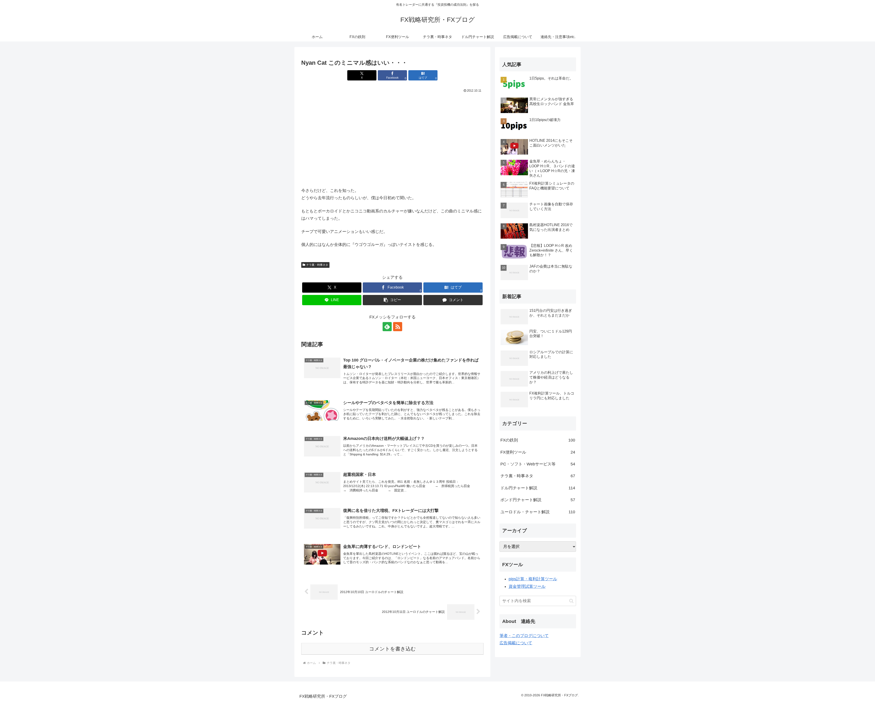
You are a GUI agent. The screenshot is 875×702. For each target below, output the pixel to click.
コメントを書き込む (392, 649)
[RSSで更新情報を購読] (397, 326)
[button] (392, 300)
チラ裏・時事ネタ (317, 264)
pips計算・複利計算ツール (533, 579)
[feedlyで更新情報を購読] (387, 326)
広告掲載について (515, 643)
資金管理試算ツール (527, 586)
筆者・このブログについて (524, 635)
